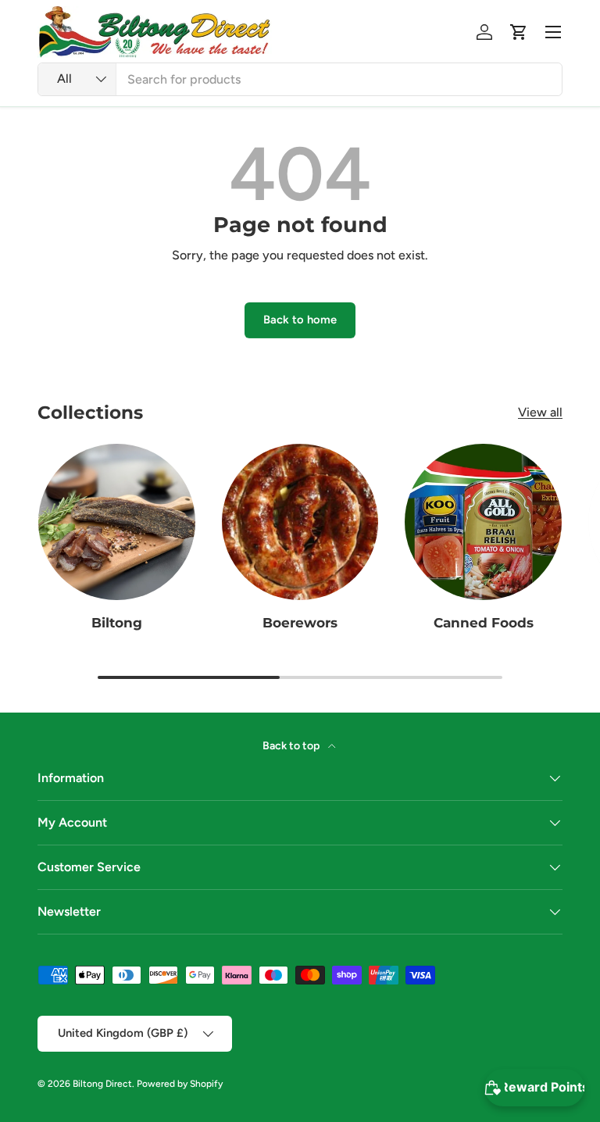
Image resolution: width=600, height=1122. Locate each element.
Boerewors (300, 622)
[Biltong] (116, 522)
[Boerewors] (300, 522)
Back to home (300, 320)
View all (540, 412)
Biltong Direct (102, 1083)
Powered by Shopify (180, 1083)
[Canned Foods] (483, 522)
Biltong (116, 622)
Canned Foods (484, 622)
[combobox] (300, 79)
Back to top (292, 745)
